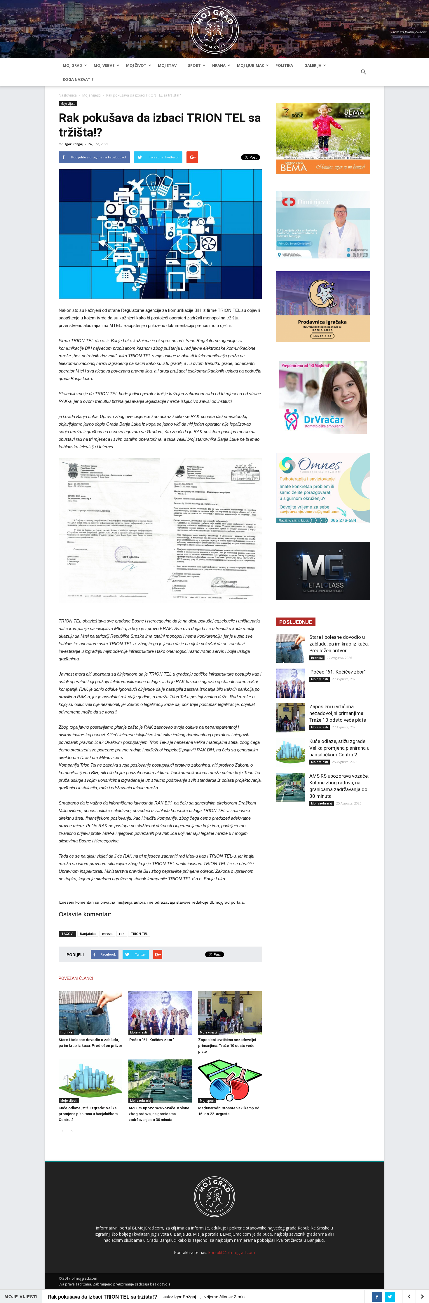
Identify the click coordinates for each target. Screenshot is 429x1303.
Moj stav (167, 65)
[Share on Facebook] (377, 1297)
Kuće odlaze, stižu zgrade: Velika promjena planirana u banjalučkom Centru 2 (88, 1114)
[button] (363, 72)
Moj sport (207, 1101)
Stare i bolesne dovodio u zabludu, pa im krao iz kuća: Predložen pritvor (339, 643)
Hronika (66, 1032)
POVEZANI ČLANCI (76, 978)
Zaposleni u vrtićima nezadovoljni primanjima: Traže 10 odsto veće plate (227, 1046)
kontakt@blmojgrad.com (231, 1252)
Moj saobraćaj (140, 1101)
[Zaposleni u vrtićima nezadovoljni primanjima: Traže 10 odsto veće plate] (230, 1013)
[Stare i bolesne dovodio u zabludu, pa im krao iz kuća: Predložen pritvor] (90, 1013)
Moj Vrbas (104, 65)
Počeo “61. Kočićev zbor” (151, 1040)
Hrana (219, 65)
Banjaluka (88, 933)
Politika (284, 65)
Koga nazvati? (78, 79)
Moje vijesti (91, 95)
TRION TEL (139, 933)
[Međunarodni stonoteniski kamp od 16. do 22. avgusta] (230, 1081)
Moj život (136, 65)
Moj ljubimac (250, 65)
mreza (107, 933)
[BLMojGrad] (215, 27)
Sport (194, 65)
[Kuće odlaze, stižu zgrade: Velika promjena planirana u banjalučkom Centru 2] (90, 1081)
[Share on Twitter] (390, 1297)
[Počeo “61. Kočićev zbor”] (160, 1013)
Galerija (312, 65)
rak (121, 933)
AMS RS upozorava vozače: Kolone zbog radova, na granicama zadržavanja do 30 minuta (158, 1114)
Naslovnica (68, 95)
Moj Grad (72, 65)
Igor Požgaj (74, 144)
